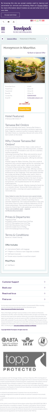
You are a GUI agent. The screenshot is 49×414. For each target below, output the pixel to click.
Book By (7, 93)
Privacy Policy (42, 5)
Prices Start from (10, 86)
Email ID (7, 98)
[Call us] (3, 21)
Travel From (8, 88)
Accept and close (10, 15)
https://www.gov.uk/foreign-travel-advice (12, 309)
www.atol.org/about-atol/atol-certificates (25, 325)
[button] (13, 21)
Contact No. (8, 95)
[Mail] (8, 21)
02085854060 (31, 95)
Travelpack (22, 29)
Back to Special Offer (37, 53)
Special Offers (12, 39)
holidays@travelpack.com (35, 98)
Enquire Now (24, 109)
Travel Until (8, 91)
